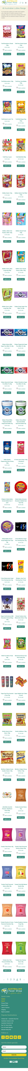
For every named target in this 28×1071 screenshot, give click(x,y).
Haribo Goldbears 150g (21, 731)
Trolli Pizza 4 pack (7, 157)
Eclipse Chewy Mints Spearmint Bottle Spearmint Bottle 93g (21, 421)
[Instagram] (19, 1037)
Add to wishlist (8, 50)
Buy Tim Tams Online (6, 1025)
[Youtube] (11, 1037)
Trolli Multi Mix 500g (21, 157)
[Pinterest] (15, 1037)
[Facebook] (3, 1037)
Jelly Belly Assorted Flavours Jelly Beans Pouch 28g (7, 808)
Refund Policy (4, 1005)
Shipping (3, 1009)
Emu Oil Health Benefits (7, 1027)
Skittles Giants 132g (7, 193)
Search (3, 1001)
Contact (3, 999)
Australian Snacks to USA (7, 1021)
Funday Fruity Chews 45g (7, 846)
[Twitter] (7, 1037)
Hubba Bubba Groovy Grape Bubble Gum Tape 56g (7, 540)
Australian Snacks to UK (7, 1023)
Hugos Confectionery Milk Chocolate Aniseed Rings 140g (7, 617)
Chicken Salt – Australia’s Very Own (9, 1018)
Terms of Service (5, 1007)
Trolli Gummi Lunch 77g (7, 119)
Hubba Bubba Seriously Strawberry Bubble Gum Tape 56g (21, 501)
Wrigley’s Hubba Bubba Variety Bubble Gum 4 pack (7, 501)
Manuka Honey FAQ (6, 1029)
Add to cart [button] (7, 54)
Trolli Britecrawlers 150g (7, 81)
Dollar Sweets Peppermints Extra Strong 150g (7, 461)
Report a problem (5, 1011)
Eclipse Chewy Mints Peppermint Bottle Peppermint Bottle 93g (7, 421)
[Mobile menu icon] (26, 3)
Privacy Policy (4, 1003)
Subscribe (14, 1054)
